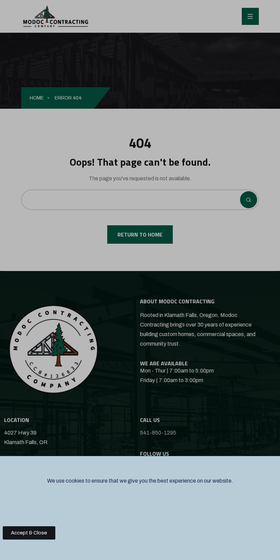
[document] (140, 280)
